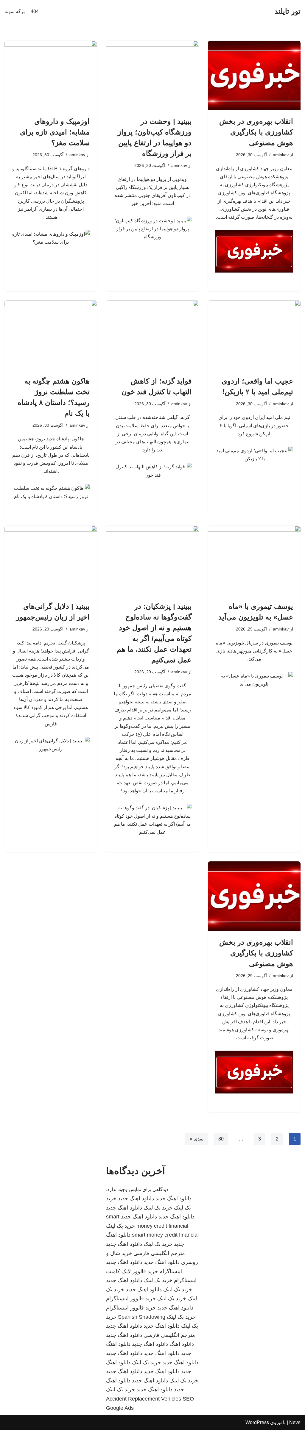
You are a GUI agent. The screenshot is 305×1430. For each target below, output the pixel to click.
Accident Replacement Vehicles (143, 1399)
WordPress (257, 1422)
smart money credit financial (165, 1235)
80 (221, 1138)
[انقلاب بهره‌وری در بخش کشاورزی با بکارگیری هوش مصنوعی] (254, 75)
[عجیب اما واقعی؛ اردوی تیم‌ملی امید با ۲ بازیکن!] (254, 335)
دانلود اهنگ (181, 1344)
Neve (295, 1422)
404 (35, 11)
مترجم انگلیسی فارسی (159, 1253)
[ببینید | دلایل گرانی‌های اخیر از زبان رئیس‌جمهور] (50, 560)
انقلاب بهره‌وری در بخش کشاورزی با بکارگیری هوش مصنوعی (256, 132)
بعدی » (196, 1138)
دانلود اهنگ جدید (173, 1198)
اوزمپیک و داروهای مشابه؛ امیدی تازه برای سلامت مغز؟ (55, 132)
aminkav (281, 154)
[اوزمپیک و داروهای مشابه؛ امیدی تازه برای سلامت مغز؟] (50, 75)
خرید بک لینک (158, 1208)
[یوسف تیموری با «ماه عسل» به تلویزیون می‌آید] (254, 560)
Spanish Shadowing (141, 1317)
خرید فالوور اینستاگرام (131, 1298)
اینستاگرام (170, 1271)
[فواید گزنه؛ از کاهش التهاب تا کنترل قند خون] (152, 335)
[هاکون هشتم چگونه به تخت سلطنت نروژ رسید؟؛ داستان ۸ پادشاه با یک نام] (50, 335)
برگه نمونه (14, 11)
